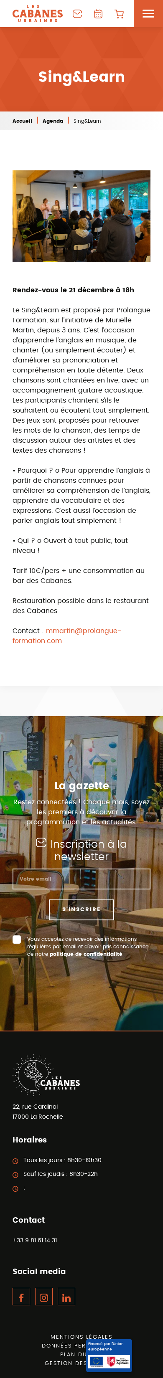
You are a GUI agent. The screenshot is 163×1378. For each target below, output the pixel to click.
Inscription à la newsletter (89, 850)
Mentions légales (81, 1337)
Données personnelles (81, 1346)
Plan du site (81, 1355)
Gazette (98, 13)
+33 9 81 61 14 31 (35, 1241)
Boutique (119, 13)
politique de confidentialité (86, 954)
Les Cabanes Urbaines (38, 13)
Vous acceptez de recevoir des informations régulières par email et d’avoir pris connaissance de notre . (87, 947)
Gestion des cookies (81, 1363)
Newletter (77, 13)
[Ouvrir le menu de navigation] (148, 13)
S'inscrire (81, 909)
